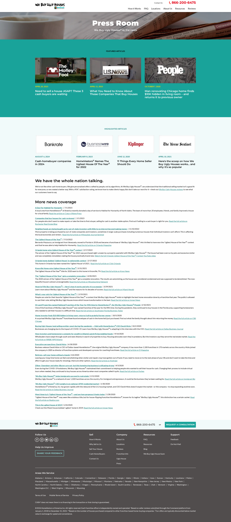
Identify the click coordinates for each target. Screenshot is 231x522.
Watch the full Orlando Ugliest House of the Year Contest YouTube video (125, 256)
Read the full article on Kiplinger (104, 361)
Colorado (79, 478)
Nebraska (118, 481)
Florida (111, 478)
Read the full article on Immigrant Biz (180, 379)
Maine (189, 478)
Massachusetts (52, 481)
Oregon (85, 485)
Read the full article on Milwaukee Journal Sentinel (83, 234)
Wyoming (81, 488)
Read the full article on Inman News (125, 300)
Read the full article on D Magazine (134, 350)
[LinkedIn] (51, 440)
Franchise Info (122, 454)
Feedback (174, 439)
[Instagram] (42, 440)
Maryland (39, 481)
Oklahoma (75, 485)
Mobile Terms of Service (59, 495)
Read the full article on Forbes (132, 371)
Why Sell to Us (95, 444)
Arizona (48, 478)
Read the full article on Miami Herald (119, 289)
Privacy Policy (78, 495)
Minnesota (75, 481)
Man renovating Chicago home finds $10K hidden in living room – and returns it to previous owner (169, 94)
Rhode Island (110, 485)
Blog (145, 449)
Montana (108, 481)
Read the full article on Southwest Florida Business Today (99, 310)
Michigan (64, 481)
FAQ (146, 8)
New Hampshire (140, 481)
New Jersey (154, 481)
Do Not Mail (176, 444)
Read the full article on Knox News (115, 271)
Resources (180, 8)
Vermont (161, 485)
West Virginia (57, 488)
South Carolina (124, 485)
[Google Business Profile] (56, 440)
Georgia (120, 478)
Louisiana (180, 478)
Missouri (98, 481)
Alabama (38, 478)
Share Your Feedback (49, 453)
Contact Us (158, 3)
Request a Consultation (180, 424)
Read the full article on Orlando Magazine (94, 245)
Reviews (192, 8)
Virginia (171, 485)
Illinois (136, 478)
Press (118, 463)
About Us (167, 8)
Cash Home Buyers (97, 454)
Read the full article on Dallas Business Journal (164, 329)
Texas (146, 485)
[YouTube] (46, 440)
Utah (153, 485)
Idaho (128, 478)
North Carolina (41, 485)
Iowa (152, 478)
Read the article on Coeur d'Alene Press (65, 213)
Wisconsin (69, 488)
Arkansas (58, 478)
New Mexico (167, 481)
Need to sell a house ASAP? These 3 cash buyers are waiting (59, 92)
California (68, 478)
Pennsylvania (96, 485)
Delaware (102, 478)
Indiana (144, 478)
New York (179, 481)
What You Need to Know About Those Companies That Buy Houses (114, 92)
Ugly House (121, 458)
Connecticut (90, 478)
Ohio (66, 485)
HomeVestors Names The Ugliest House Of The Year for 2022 (93, 164)
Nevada (128, 481)
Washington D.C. (42, 488)
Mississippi (87, 481)
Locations (155, 8)
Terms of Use (40, 495)
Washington (182, 485)
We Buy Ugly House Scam (154, 454)
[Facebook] (37, 440)
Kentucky (169, 478)
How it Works (134, 8)
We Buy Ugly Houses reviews (171, 189)
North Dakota (56, 485)
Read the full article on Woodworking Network (88, 282)
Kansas (160, 478)
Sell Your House (95, 449)
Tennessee (137, 485)
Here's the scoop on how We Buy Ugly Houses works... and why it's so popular (176, 164)
